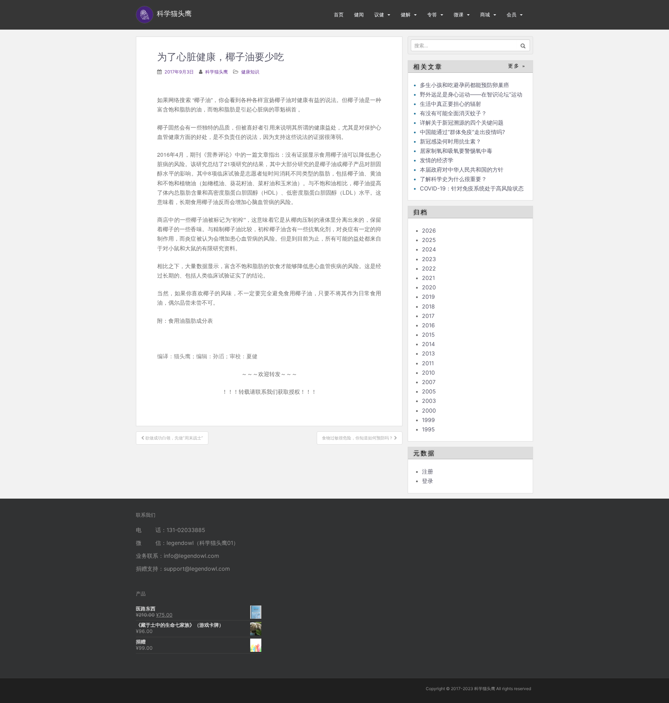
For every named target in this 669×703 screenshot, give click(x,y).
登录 (427, 480)
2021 (428, 277)
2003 (429, 400)
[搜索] (523, 45)
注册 (427, 471)
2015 (428, 334)
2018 (428, 306)
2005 (429, 391)
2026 (429, 230)
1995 (428, 429)
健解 (405, 14)
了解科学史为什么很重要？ (453, 178)
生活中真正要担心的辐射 (450, 103)
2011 (428, 363)
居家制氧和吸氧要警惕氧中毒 (456, 150)
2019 (428, 296)
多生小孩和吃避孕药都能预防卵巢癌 (464, 84)
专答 (432, 14)
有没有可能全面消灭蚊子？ (453, 113)
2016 (428, 325)
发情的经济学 (436, 160)
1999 (428, 419)
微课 (458, 14)
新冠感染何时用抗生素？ (450, 141)
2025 (429, 239)
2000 (429, 410)
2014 (428, 344)
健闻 (359, 14)
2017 (428, 315)
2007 (429, 381)
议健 (379, 14)
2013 (428, 353)
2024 (429, 249)
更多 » (517, 66)
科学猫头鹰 (216, 72)
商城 (485, 14)
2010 (428, 372)
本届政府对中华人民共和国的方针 (461, 169)
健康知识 (250, 72)
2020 (429, 287)
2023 (429, 259)
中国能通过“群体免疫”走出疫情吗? (462, 131)
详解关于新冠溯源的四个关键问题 (461, 122)
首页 (339, 14)
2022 (429, 268)
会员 (511, 14)
